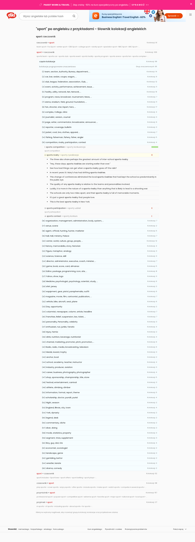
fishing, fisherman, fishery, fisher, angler (64, 137)
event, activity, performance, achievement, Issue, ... (69, 86)
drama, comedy (54, 468)
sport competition (52, 151)
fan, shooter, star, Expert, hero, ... (60, 107)
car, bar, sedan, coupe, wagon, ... (61, 76)
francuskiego (58, 529)
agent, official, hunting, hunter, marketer (65, 231)
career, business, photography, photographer (68, 372)
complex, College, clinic (56, 112)
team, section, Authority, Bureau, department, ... (67, 71)
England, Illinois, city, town (58, 407)
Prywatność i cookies (113, 529)
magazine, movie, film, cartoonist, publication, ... (69, 296)
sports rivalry (53, 155)
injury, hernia (52, 332)
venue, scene (52, 225)
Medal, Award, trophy (56, 352)
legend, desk (52, 417)
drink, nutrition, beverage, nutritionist (63, 337)
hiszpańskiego (36, 529)
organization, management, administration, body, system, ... (75, 220)
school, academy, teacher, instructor (64, 362)
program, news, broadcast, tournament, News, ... (68, 97)
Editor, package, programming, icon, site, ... (66, 271)
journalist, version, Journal (58, 117)
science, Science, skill (56, 256)
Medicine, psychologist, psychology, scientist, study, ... (72, 281)
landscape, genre (54, 453)
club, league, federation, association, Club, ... (66, 81)
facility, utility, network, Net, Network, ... (63, 92)
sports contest (54, 216)
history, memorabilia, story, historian (63, 246)
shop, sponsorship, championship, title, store (67, 377)
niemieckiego (23, 529)
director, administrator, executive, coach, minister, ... (71, 261)
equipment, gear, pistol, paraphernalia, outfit (67, 291)
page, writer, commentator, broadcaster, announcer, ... (71, 122)
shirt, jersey (51, 286)
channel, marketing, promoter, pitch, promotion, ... (70, 342)
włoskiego (48, 529)
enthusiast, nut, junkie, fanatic (60, 326)
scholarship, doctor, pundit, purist (62, 397)
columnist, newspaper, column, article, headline (69, 311)
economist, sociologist (57, 448)
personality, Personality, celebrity (61, 321)
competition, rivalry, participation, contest (66, 142)
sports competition (55, 147)
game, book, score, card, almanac (62, 266)
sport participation (52, 212)
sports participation (56, 208)
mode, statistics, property (58, 433)
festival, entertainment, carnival (61, 382)
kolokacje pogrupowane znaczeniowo (57, 66)
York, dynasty (52, 412)
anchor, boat (52, 357)
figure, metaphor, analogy (58, 251)
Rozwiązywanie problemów (136, 529)
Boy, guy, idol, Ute (54, 443)
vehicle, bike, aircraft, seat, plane (61, 301)
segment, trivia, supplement (59, 438)
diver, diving (51, 428)
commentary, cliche (55, 422)
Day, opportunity (54, 306)
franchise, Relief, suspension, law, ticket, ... (66, 316)
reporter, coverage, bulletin (59, 127)
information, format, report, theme (63, 392)
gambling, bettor (54, 458)
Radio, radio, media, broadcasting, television (67, 347)
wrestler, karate (53, 463)
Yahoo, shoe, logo (54, 276)
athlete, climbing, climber (58, 387)
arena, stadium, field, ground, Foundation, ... (66, 102)
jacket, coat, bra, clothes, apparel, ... (63, 132)
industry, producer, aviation (59, 367)
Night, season (52, 402)
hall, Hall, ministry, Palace (57, 236)
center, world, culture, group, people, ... (64, 241)
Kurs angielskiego (95, 529)
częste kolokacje (47, 61)
